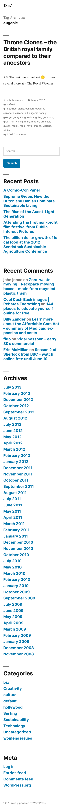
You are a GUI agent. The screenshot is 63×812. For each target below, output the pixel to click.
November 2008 (18, 654)
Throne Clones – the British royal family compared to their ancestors (30, 52)
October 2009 (16, 592)
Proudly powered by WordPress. (28, 803)
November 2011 (17, 474)
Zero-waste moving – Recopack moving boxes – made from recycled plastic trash (29, 286)
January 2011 (15, 536)
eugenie (33, 113)
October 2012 (16, 405)
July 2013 (12, 387)
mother (35, 121)
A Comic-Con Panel (21, 190)
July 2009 (12, 604)
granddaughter (32, 117)
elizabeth (8, 113)
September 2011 (18, 486)
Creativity (12, 688)
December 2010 (18, 542)
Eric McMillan (15, 349)
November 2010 (18, 548)
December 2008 (18, 647)
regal (23, 125)
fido (7, 339)
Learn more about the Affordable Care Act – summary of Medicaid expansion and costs (31, 326)
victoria (47, 125)
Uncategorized (17, 732)
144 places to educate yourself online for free (28, 308)
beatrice (12, 108)
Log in (9, 766)
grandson (48, 117)
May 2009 (12, 616)
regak (15, 125)
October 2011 (15, 480)
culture (10, 694)
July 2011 (12, 499)
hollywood (13, 707)
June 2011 (12, 505)
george (7, 117)
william (7, 130)
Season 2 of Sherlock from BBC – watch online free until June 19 (30, 354)
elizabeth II (21, 113)
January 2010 (16, 585)
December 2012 (18, 399)
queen (6, 125)
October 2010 (16, 554)
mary (27, 121)
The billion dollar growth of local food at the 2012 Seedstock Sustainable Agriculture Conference (31, 244)
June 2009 (13, 610)
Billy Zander (14, 319)
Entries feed (14, 773)
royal (30, 125)
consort (29, 108)
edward (39, 108)
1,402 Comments (16, 134)
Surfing (10, 713)
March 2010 (14, 573)
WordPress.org (17, 785)
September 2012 (18, 412)
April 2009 (13, 623)
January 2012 (15, 461)
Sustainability (16, 719)
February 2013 (16, 393)
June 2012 (13, 430)
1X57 (7, 5)
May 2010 (12, 567)
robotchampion (15, 100)
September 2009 (19, 598)
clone (21, 108)
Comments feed (18, 779)
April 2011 (12, 517)
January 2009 (16, 641)
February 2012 (16, 455)
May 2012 (12, 437)
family (42, 113)
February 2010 (16, 579)
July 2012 (12, 424)
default (11, 104)
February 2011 (16, 530)
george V (18, 117)
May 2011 (12, 511)
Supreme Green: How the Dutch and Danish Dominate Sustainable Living (29, 201)
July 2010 (12, 561)
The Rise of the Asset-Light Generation (28, 214)
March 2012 (14, 449)
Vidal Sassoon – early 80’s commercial (29, 341)
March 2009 (14, 629)
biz (6, 682)
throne (37, 125)
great (6, 121)
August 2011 (15, 492)
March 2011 (14, 523)
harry (14, 121)
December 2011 (17, 468)
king (20, 121)
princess (45, 121)
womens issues (17, 738)
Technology (14, 726)
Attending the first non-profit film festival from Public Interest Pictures (30, 227)
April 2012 (13, 443)
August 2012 (15, 418)
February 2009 (17, 635)
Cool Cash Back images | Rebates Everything (26, 301)
